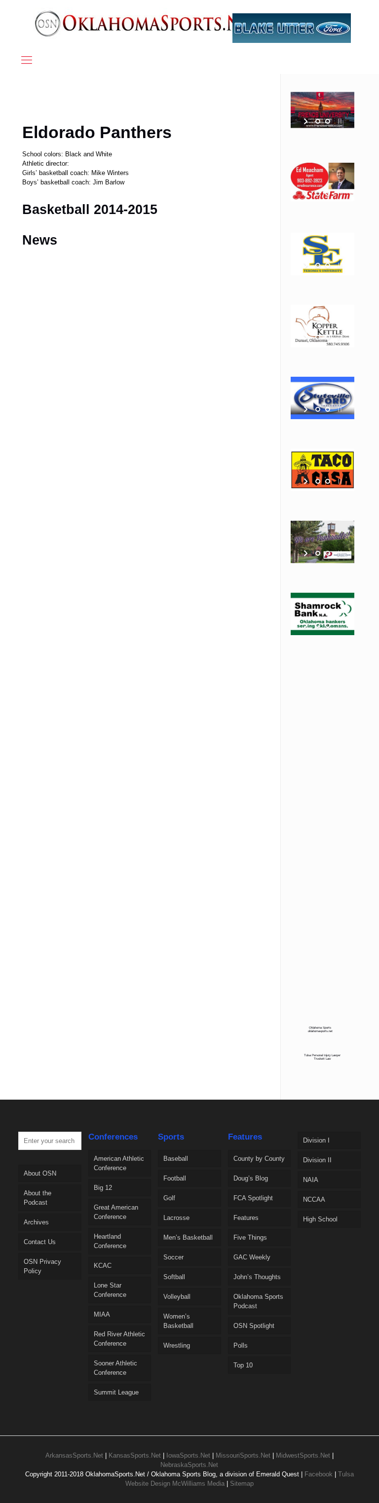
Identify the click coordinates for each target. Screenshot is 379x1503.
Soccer (173, 1257)
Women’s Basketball (178, 1321)
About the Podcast (37, 1197)
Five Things (250, 1237)
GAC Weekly (251, 1257)
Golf (169, 1198)
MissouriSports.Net (243, 1455)
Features (246, 1217)
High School (320, 1219)
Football (174, 1178)
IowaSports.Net (188, 1455)
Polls (240, 1345)
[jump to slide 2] (328, 121)
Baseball (175, 1158)
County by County (259, 1158)
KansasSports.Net (135, 1455)
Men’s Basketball (188, 1237)
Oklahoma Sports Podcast (258, 1301)
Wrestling (176, 1345)
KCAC (103, 1265)
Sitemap (242, 1483)
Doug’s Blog (250, 1178)
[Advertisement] (179, 104)
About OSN (40, 1173)
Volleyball (176, 1296)
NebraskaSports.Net (189, 1464)
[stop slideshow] (339, 121)
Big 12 (103, 1187)
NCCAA (314, 1199)
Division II (317, 1160)
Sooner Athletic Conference (115, 1368)
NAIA (310, 1179)
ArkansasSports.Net (74, 1455)
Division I (316, 1140)
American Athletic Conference (119, 1163)
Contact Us (40, 1242)
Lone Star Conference (110, 1290)
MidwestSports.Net (303, 1455)
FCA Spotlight (253, 1198)
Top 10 (243, 1365)
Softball (174, 1277)
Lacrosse (176, 1217)
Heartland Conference (110, 1241)
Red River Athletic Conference (119, 1338)
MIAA (102, 1314)
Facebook (318, 1474)
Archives (36, 1222)
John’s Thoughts (257, 1277)
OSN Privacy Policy (42, 1266)
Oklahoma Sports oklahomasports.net (320, 1029)
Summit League (116, 1392)
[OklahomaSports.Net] (148, 23)
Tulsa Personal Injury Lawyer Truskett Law (322, 1056)
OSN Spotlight (253, 1325)
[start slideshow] (307, 121)
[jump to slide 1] (318, 121)
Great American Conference (116, 1212)
